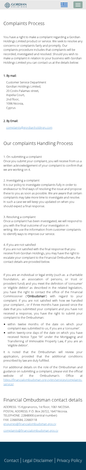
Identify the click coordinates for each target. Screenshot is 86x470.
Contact (11, 460)
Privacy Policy (69, 460)
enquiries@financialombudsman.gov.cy (29, 424)
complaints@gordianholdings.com (29, 127)
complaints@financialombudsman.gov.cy (30, 430)
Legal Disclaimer (38, 460)
